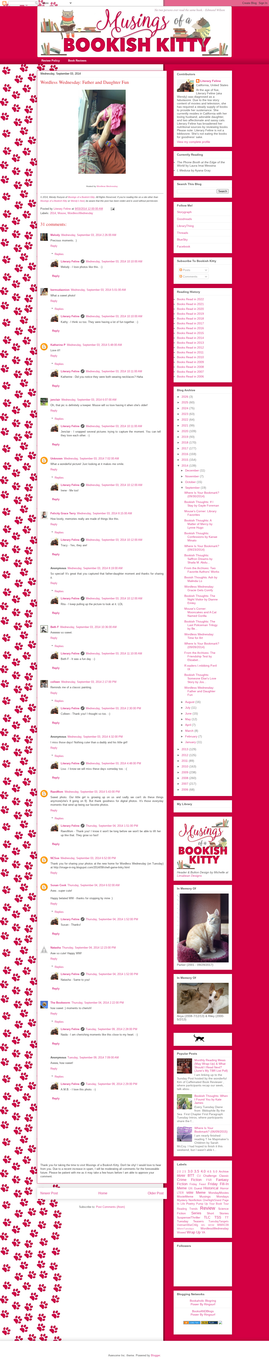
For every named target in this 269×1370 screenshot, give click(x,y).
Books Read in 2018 (190, 318)
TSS (217, 1217)
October (191, 482)
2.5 (184, 1171)
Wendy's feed (77, 201)
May (188, 719)
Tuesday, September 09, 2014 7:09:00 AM (93, 1057)
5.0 (215, 1171)
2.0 (179, 1171)
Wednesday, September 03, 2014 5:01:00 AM (98, 289)
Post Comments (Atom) (110, 1206)
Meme (201, 1193)
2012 (185, 755)
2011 (185, 760)
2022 (185, 419)
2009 (185, 772)
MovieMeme (185, 1196)
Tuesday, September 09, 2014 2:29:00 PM (111, 1084)
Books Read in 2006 (190, 376)
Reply (53, 245)
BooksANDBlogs (203, 1311)
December (192, 470)
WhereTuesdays (185, 1228)
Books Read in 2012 (190, 347)
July (188, 707)
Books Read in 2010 (190, 357)
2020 (185, 431)
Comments (189, 276)
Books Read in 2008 (190, 366)
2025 (185, 402)
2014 (53, 213)
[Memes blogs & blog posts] (191, 1323)
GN (190, 1188)
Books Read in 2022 (190, 299)
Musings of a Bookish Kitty (81, 197)
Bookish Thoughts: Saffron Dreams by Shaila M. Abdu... (198, 559)
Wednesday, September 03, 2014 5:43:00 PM (92, 791)
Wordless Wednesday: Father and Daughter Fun (199, 691)
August (190, 702)
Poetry (190, 1203)
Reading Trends (187, 1208)
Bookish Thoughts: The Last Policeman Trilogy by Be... (201, 625)
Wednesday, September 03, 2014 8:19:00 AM (95, 568)
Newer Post (49, 1193)
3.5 (196, 1171)
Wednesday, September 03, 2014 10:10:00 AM (114, 261)
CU (199, 1175)
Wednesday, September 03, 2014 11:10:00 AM (114, 653)
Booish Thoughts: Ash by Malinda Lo (200, 579)
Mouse (62, 213)
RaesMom (56, 791)
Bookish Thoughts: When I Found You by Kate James (211, 1099)
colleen (55, 681)
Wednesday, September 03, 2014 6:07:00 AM (88, 399)
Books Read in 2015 (190, 333)
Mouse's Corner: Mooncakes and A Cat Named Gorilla (200, 612)
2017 (185, 448)
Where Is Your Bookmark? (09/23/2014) (201, 547)
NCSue (54, 858)
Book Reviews (77, 60)
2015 (185, 459)
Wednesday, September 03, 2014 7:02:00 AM (91, 458)
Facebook (183, 246)
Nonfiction (195, 1200)
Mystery (182, 1200)
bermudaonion (60, 289)
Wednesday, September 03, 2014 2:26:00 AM (88, 235)
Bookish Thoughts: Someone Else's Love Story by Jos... (200, 678)
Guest (198, 1188)
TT (227, 1217)
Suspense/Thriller (188, 1217)
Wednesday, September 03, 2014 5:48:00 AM (94, 344)
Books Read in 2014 (190, 338)
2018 (185, 442)
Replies (59, 254)
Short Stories (218, 1213)
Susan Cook (58, 885)
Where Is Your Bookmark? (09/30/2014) (201, 494)
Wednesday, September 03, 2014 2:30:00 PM (113, 708)
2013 (185, 749)
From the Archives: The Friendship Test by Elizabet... (199, 656)
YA (203, 1232)
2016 (185, 454)
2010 (185, 766)
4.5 (209, 1171)
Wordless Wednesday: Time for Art (199, 636)
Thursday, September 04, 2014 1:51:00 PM (112, 825)
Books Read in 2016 (190, 328)
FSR (209, 1180)
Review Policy (50, 60)
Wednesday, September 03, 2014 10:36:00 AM (88, 627)
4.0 (203, 1171)
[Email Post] (112, 208)
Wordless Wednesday (107, 186)
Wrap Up (193, 1232)
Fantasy (222, 1180)
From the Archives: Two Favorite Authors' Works (201, 569)
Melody (55, 235)
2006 (185, 789)
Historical (210, 1188)
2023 (185, 414)
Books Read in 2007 (190, 371)
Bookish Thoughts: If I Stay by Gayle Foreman (201, 503)
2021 (185, 425)
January (191, 742)
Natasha (55, 947)
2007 (185, 783)
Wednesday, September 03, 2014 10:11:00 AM (114, 371)
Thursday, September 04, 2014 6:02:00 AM (93, 885)
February (191, 736)
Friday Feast (198, 1184)
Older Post (156, 1193)
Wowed (181, 1232)
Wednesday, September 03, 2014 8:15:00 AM (104, 513)
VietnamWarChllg (187, 1225)
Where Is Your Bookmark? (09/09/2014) (201, 645)
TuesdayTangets (218, 1221)
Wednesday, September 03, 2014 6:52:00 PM (88, 858)
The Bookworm (60, 1002)
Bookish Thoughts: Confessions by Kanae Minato (200, 537)
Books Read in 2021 (190, 304)
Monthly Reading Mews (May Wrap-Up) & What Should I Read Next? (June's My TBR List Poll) (211, 1065)
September (193, 487)
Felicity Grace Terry (63, 513)
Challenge (210, 1175)
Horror (224, 1188)
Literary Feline (70, 261)
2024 (185, 408)
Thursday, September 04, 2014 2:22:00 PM (97, 1002)
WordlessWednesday (80, 213)
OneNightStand (212, 1200)
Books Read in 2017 (190, 323)
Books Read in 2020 (190, 309)
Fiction (182, 1184)
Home (102, 1193)
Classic (224, 1175)
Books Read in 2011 (190, 352)
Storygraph (184, 212)
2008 (185, 778)
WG (203, 1225)
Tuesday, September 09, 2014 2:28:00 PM (111, 1029)
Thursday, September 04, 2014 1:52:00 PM (112, 919)
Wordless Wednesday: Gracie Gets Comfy (199, 588)
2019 (185, 436)
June (189, 713)
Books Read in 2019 (190, 313)
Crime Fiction (189, 1180)
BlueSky (182, 239)
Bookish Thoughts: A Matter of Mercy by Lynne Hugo (198, 524)
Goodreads (184, 219)
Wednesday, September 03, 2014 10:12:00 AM (114, 485)
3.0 (190, 1171)
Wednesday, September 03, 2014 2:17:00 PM (88, 681)
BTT (191, 1176)
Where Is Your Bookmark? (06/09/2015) (211, 1129)
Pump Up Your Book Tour (212, 1203)
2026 (185, 396)
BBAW (181, 1175)
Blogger (155, 1355)
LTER (180, 1192)
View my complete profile (193, 141)
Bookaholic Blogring (203, 1300)
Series (196, 1213)
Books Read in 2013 (190, 342)
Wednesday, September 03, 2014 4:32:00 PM (95, 736)
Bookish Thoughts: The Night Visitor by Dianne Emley (201, 599)
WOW (211, 1225)
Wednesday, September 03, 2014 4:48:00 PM (113, 763)
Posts (186, 270)
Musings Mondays (214, 1196)
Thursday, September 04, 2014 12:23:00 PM (89, 947)
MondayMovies (218, 1192)
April (188, 724)
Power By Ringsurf (203, 1304)
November (192, 476)
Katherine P (58, 344)
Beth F (54, 627)
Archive (224, 1171)
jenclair (55, 399)
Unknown (56, 458)
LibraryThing (185, 226)
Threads (182, 232)
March (189, 730)
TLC (207, 1217)
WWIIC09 (223, 1225)
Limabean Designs (189, 875)
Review (207, 1208)
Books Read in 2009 (190, 362)
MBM (189, 1192)
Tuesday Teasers (190, 1221)
